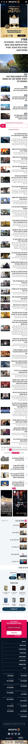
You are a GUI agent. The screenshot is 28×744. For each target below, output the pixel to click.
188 (13, 449)
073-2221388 (24, 680)
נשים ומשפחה (22, 664)
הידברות (24, 641)
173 (20, 447)
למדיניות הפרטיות (11, 129)
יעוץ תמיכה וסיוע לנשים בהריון (22, 697)
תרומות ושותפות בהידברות (8, 673)
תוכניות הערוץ (22, 648)
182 (26, 449)
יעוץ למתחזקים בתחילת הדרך (21, 683)
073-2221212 (10, 675)
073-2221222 (24, 675)
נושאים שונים (22, 656)
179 (7, 447)
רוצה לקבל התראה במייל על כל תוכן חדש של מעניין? (14, 123)
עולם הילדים (23, 652)
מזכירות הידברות (23, 673)
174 (18, 447)
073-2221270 (10, 705)
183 (24, 449)
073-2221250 (10, 711)
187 (15, 449)
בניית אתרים (20, 738)
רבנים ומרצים (22, 660)
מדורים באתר (23, 645)
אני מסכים (13, 129)
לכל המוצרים (14, 608)
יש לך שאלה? (4, 520)
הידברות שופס (10, 708)
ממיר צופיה (24, 708)
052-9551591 (23, 700)
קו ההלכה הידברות (9, 690)
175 (16, 447)
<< (26, 447)
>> (2, 449)
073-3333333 (23, 711)
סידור (24, 667)
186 (17, 449)
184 (22, 449)
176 (13, 447)
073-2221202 (24, 716)
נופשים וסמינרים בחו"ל (22, 714)
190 (8, 449)
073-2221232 (24, 685)
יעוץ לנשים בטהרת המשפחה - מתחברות (21, 690)
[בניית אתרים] (20, 737)
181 (2, 447)
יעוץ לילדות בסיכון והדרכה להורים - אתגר (8, 684)
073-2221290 (24, 705)
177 (11, 447)
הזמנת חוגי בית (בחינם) (22, 703)
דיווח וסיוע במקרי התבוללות (7, 696)
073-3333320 (10, 687)
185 (19, 449)
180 (4, 447)
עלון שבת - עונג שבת (22, 678)
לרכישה (12, 577)
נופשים (12, 703)
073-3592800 (10, 680)
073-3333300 (10, 692)
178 (9, 447)
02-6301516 (24, 693)
